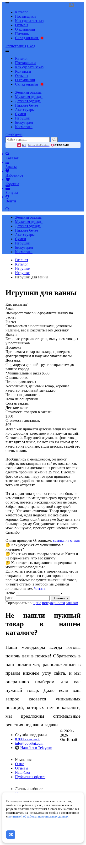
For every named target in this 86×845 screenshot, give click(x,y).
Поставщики (25, 16)
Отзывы (21, 25)
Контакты (23, 71)
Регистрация (15, 46)
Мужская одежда (29, 97)
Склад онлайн (27, 38)
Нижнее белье (26, 105)
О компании (25, 29)
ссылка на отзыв (66, 540)
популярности (53, 603)
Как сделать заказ (29, 21)
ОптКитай (13, 135)
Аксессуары (25, 110)
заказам (72, 603)
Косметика (23, 127)
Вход (31, 46)
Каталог (21, 12)
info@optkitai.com (29, 743)
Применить (60, 598)
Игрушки (22, 118)
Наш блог (23, 772)
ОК (11, 834)
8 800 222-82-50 (27, 739)
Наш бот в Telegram (36, 748)
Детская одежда (28, 101)
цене (37, 603)
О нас (19, 764)
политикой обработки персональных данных (38, 816)
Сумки (20, 114)
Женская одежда (28, 92)
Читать (39, 588)
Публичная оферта (30, 777)
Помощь (22, 34)
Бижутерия (24, 122)
